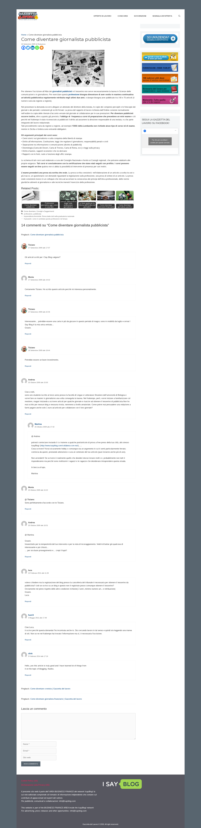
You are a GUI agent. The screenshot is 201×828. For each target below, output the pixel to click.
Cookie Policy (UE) (29, 781)
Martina (38, 424)
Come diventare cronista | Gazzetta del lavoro (50, 689)
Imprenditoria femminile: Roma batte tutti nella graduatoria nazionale (49, 216)
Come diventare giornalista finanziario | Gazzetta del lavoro (56, 699)
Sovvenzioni (140, 16)
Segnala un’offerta (162, 16)
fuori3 (31, 615)
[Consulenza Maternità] (160, 103)
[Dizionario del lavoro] (160, 93)
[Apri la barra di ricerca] (179, 16)
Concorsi (123, 16)
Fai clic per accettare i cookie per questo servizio (160, 141)
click (30, 653)
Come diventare (30, 211)
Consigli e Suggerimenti (45, 211)
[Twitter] (28, 48)
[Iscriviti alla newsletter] (160, 60)
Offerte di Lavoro (102, 16)
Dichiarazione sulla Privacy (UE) (35, 785)
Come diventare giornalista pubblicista (47, 235)
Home (23, 35)
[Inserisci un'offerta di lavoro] (160, 43)
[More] (42, 48)
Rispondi (28, 263)
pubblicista (37, 214)
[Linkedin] (32, 48)
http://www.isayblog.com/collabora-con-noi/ (59, 446)
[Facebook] (23, 48)
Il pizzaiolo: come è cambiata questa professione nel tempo (45, 219)
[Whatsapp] (37, 48)
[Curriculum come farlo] (160, 71)
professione (28, 214)
